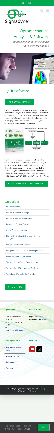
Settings (26, 428)
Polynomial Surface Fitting (17, 224)
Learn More (43, 319)
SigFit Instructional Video (14, 349)
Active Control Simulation (16, 230)
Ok (43, 427)
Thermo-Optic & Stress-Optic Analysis (22, 262)
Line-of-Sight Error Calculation (18, 256)
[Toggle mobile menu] (48, 10)
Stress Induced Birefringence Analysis (22, 268)
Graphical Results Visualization (19, 218)
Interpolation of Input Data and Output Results (25, 250)
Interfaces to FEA (13, 206)
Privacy (42, 389)
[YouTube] (32, 349)
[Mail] (39, 349)
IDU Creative (31, 391)
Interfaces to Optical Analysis (18, 212)
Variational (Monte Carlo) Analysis (20, 274)
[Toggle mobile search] (41, 10)
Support (9, 368)
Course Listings (12, 356)
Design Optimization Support (18, 244)
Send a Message (17, 330)
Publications (11, 362)
